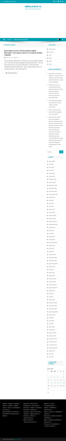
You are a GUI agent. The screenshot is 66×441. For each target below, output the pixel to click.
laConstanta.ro (35, 405)
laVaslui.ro (47, 407)
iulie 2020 (51, 317)
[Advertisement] (33, 25)
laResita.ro (59, 415)
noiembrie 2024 (53, 221)
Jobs (50, 55)
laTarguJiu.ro (47, 424)
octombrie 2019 (53, 345)
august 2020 (52, 314)
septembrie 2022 (53, 263)
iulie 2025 (51, 200)
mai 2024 (51, 233)
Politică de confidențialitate (21, 39)
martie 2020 (52, 330)
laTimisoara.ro (27, 409)
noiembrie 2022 (53, 257)
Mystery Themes (17, 439)
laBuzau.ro (34, 409)
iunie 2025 (51, 203)
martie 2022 (52, 275)
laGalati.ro (32, 407)
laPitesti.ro (32, 415)
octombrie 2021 (53, 284)
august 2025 (52, 197)
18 (51, 383)
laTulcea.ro (47, 426)
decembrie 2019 (53, 339)
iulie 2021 (51, 293)
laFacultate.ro (16, 407)
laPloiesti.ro (39, 407)
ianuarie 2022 (52, 281)
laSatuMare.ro (47, 418)
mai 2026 (51, 170)
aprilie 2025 (52, 209)
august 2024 (52, 227)
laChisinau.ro (16, 411)
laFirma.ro (10, 407)
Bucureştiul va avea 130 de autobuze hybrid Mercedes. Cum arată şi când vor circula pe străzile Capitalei (23, 53)
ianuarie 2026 (52, 182)
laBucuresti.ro (33, 6)
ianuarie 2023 (52, 254)
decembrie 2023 (53, 242)
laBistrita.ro (47, 413)
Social (50, 61)
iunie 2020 (51, 320)
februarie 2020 (52, 333)
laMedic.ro (11, 403)
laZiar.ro (5, 407)
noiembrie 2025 (53, 188)
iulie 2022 (51, 269)
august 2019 (52, 351)
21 (61, 383)
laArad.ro (46, 411)
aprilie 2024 (52, 236)
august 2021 (52, 290)
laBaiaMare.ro (59, 411)
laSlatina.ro (52, 420)
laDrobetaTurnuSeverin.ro (30, 422)
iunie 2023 (51, 248)
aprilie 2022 (52, 272)
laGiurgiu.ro (27, 413)
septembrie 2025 (53, 194)
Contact (9, 39)
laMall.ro (16, 405)
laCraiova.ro (26, 407)
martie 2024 (52, 239)
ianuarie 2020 (52, 336)
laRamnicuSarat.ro (28, 418)
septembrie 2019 (53, 348)
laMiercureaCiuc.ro (35, 413)
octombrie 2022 (53, 260)
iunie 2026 (51, 167)
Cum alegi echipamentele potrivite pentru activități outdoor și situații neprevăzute (55, 104)
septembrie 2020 (53, 311)
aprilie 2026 (52, 173)
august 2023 (52, 245)
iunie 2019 (51, 357)
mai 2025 (51, 206)
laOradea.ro (26, 415)
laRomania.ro (26, 403)
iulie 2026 (51, 164)
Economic (51, 52)
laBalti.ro (5, 415)
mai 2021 (51, 296)
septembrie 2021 (53, 287)
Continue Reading (12, 73)
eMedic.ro (5, 403)
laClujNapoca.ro (27, 405)
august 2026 (52, 161)
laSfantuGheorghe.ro (49, 405)
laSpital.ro (16, 403)
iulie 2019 (51, 354)
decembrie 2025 (53, 185)
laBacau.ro (52, 411)
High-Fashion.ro (15, 413)
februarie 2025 (52, 215)
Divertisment (52, 49)
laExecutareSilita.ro (7, 411)
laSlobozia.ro (58, 420)
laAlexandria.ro (48, 409)
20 (58, 383)
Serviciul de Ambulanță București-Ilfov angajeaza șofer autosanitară (55, 112)
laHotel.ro (5, 405)
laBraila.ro (53, 415)
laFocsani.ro (38, 411)
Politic (50, 58)
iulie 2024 (51, 230)
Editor (17, 57)
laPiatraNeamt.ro (7, 413)
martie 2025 (52, 212)
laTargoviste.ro (48, 422)
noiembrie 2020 (53, 305)
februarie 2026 (52, 179)
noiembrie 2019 (53, 342)
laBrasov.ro (47, 403)
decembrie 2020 (53, 302)
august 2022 (52, 266)
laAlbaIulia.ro (53, 407)
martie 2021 (52, 299)
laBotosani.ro (47, 415)
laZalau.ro (52, 426)
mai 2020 (51, 323)
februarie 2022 (52, 278)
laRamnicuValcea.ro (28, 420)
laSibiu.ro (46, 420)
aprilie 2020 (52, 327)
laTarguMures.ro (55, 424)
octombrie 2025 (53, 191)
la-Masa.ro (11, 405)
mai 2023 (51, 251)
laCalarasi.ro (26, 411)
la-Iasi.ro (52, 403)
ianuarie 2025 (52, 218)
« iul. (48, 392)
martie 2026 (52, 176)
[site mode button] (59, 39)
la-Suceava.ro (6, 409)
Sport (50, 64)
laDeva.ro (32, 411)
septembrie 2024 (53, 224)
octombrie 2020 (53, 308)
